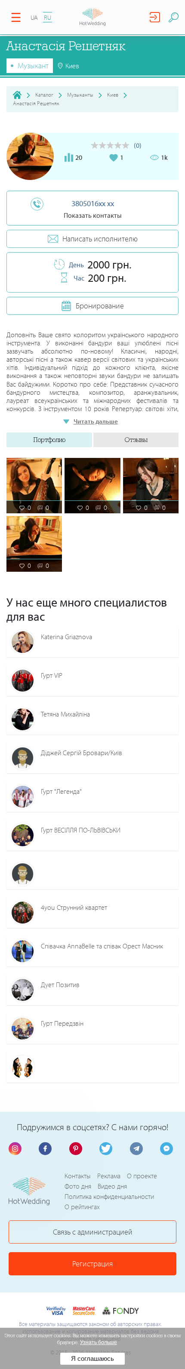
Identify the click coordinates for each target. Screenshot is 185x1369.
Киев (112, 94)
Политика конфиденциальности (109, 1196)
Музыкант (33, 65)
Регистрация (92, 1263)
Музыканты (80, 94)
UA (34, 17)
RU (47, 17)
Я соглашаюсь (92, 1358)
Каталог (44, 94)
